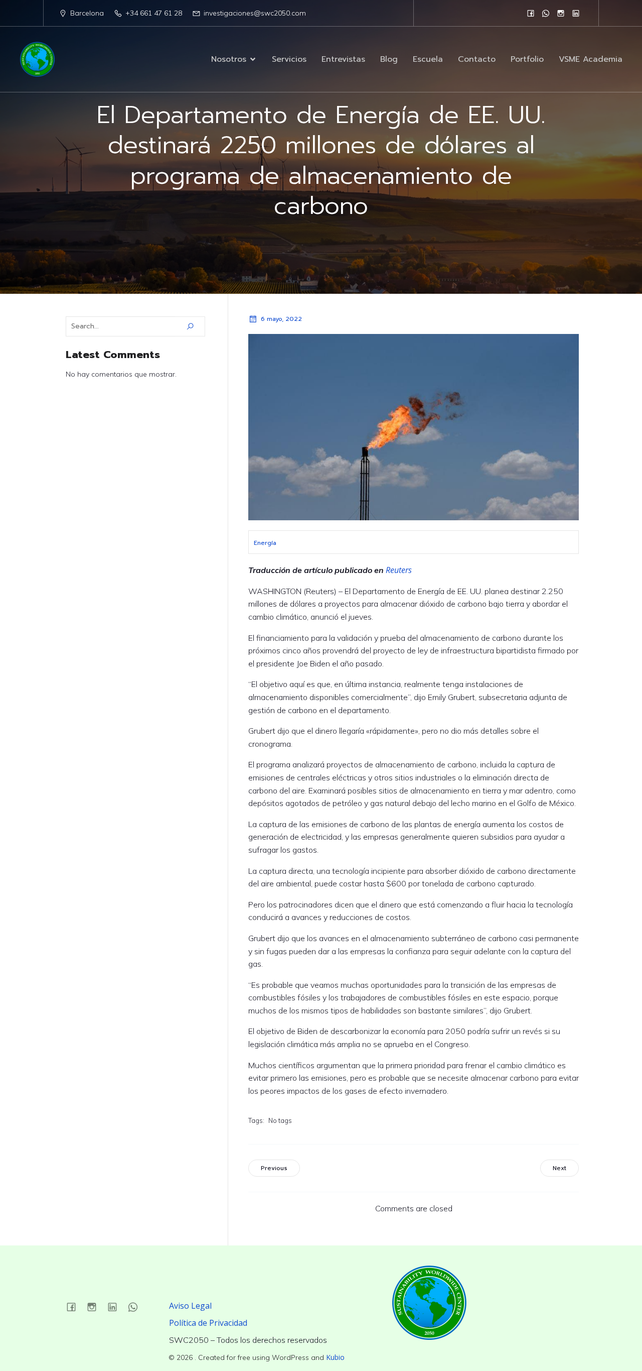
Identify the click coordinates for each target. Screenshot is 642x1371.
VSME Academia (590, 59)
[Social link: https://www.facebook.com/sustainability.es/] (530, 13)
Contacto (477, 59)
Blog (389, 59)
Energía (265, 542)
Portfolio (527, 59)
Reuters (399, 570)
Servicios (289, 59)
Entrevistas (343, 59)
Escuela (428, 59)
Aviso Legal (190, 1305)
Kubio (335, 1357)
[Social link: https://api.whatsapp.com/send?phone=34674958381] (545, 13)
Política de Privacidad (208, 1322)
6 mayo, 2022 (281, 318)
